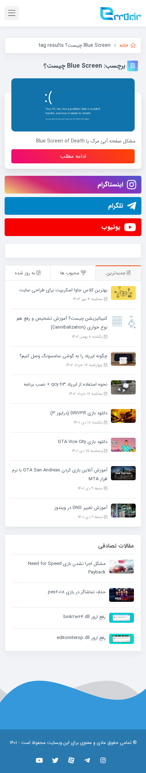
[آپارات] (71, 760)
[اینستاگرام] (103, 760)
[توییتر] (55, 760)
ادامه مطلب (73, 156)
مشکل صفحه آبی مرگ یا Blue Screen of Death (85, 141)
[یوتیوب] (39, 760)
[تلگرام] (87, 760)
